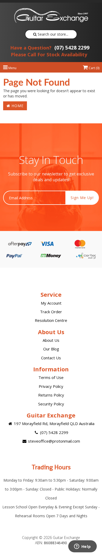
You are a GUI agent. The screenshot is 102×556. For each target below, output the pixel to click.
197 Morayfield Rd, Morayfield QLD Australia (53, 423)
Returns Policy (51, 395)
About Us (51, 340)
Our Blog (51, 348)
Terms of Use (51, 377)
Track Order (51, 311)
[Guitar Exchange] (51, 15)
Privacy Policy (51, 386)
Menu (12, 68)
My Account (51, 303)
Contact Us (51, 357)
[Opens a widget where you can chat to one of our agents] (82, 546)
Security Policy (51, 403)
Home (17, 105)
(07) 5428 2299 (49, 47)
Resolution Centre (51, 320)
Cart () (93, 68)
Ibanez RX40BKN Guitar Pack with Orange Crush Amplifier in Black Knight (44, 534)
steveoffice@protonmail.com (53, 441)
